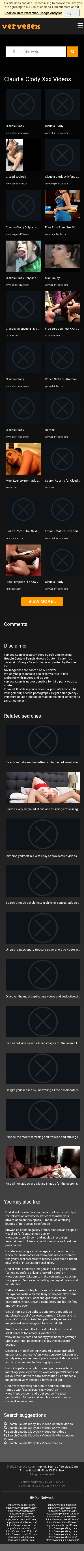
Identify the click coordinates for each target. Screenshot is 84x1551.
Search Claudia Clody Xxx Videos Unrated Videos (40, 1424)
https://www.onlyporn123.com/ (62, 1525)
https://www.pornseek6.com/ (62, 1516)
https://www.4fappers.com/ (21, 1504)
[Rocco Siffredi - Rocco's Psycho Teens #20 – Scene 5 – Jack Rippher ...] (62, 372)
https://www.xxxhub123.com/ (21, 1531)
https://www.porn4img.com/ (62, 1537)
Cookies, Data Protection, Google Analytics (33, 13)
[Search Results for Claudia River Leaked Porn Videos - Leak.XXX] (62, 474)
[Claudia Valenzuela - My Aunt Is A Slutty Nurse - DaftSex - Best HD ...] (23, 322)
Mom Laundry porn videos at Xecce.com (32, 481)
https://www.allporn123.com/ (62, 1522)
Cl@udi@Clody (16, 177)
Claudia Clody (15, 126)
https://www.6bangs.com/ (21, 1510)
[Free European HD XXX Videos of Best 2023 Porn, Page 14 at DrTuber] (23, 575)
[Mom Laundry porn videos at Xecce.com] (23, 474)
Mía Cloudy (52, 278)
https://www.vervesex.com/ (21, 1525)
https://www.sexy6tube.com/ (62, 1507)
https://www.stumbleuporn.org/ (62, 1540)
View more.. (42, 601)
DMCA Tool (57, 1470)
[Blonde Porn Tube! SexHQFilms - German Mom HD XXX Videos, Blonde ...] (23, 524)
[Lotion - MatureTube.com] (62, 524)
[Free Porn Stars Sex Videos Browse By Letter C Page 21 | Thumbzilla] (62, 220)
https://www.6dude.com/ (21, 1513)
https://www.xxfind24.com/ (21, 1537)
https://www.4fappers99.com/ (21, 1507)
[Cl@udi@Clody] (23, 170)
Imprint (41, 1466)
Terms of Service (58, 1466)
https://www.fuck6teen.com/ (62, 1510)
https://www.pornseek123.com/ (62, 1513)
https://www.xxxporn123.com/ (21, 1534)
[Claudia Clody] (23, 119)
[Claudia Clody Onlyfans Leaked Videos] (23, 220)
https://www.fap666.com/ (22, 1516)
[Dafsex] (62, 423)
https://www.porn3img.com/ (62, 1534)
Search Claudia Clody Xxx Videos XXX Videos (37, 1428)
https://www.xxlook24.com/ (21, 1540)
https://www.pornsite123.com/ (21, 1519)
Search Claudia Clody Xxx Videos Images (34, 1443)
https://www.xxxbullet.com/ (21, 1528)
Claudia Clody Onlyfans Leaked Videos (31, 227)
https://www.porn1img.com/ (62, 1528)
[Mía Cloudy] (62, 271)
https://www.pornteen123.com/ (62, 1519)
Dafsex (50, 430)
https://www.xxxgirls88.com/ (62, 1504)
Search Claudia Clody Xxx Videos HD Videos (36, 1432)
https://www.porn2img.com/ (62, 1531)
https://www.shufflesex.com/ (21, 1522)
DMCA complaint (15, 701)
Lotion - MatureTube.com (62, 531)
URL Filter (41, 1470)
